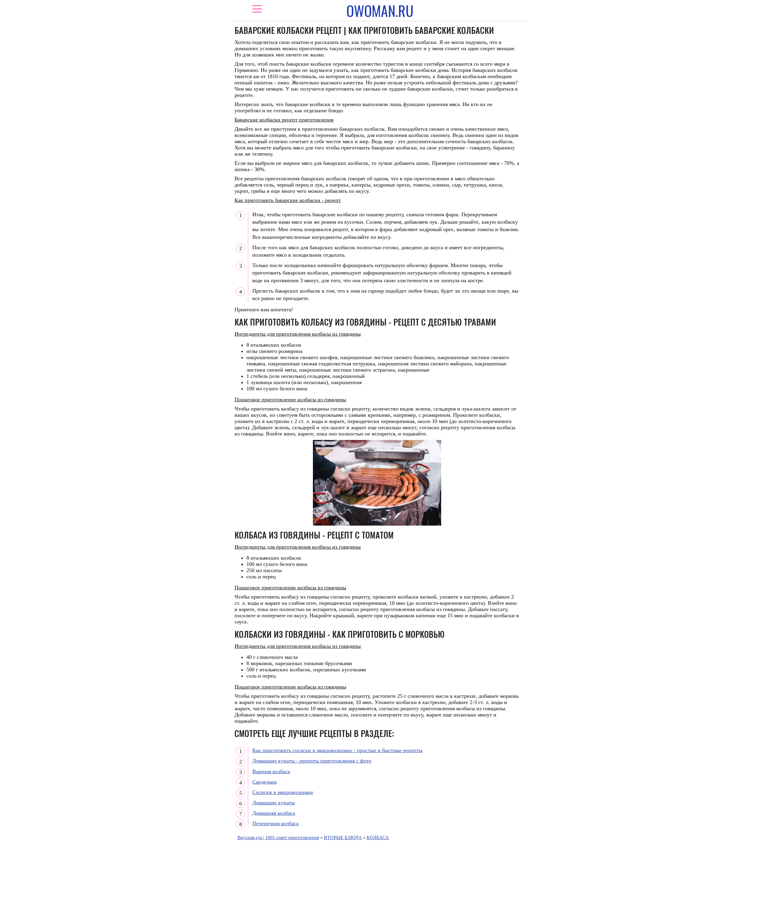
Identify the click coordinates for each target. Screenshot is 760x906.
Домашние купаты (273, 803)
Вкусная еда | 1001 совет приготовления (278, 837)
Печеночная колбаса (275, 823)
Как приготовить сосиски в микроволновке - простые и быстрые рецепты (337, 750)
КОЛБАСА (378, 837)
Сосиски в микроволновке (282, 792)
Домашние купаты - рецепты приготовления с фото (311, 761)
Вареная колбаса (271, 771)
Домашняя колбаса (273, 813)
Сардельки (264, 782)
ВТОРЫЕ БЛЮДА (343, 837)
